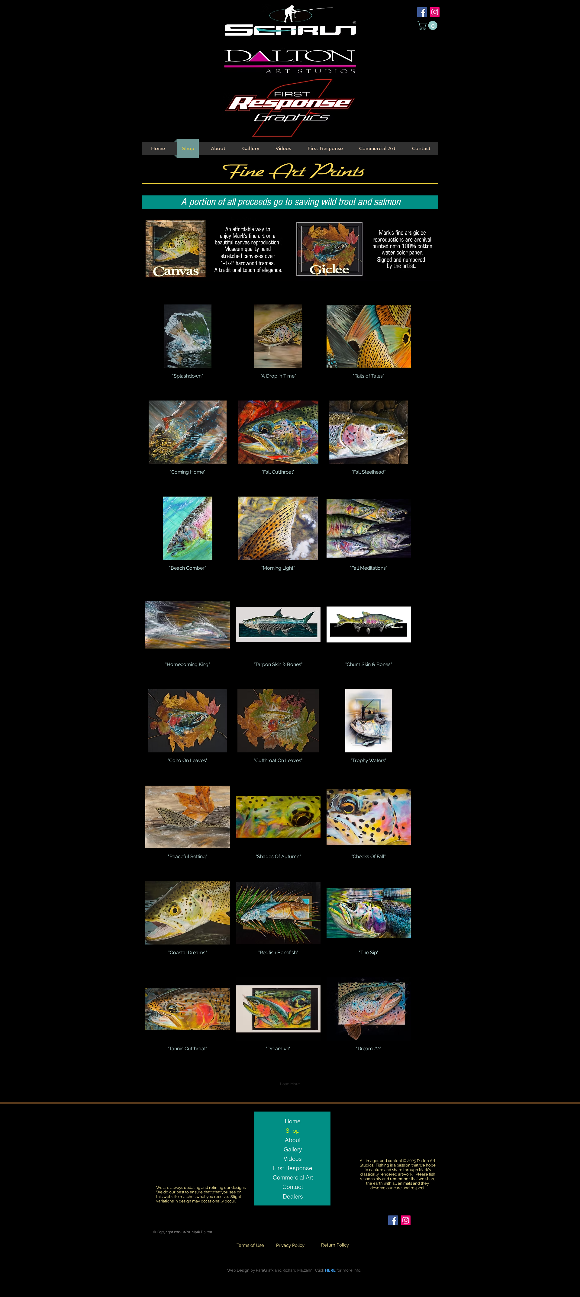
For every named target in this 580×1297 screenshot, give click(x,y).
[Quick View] (187, 336)
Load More (290, 1084)
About (293, 1140)
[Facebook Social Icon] (422, 12)
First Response (292, 1168)
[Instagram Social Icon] (435, 12)
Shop (293, 1130)
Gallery (293, 1149)
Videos (293, 1158)
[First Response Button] (289, 108)
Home (293, 1121)
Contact (292, 1186)
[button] (428, 25)
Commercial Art (293, 1177)
